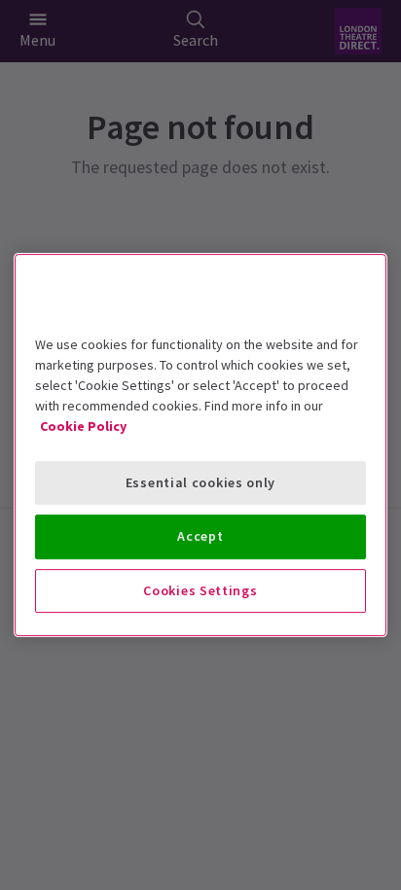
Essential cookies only (200, 482)
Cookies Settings (200, 590)
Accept (200, 536)
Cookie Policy (83, 426)
